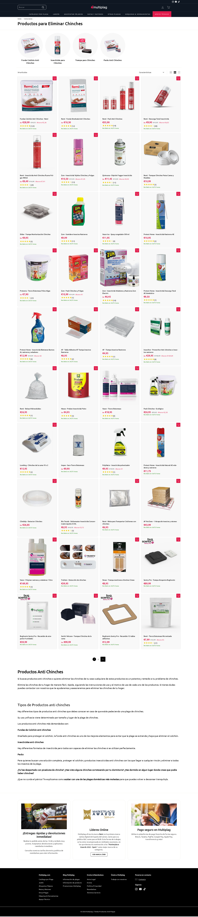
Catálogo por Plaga (38, 14)
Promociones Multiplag (72, 886)
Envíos (89, 883)
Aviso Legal (91, 879)
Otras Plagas (114, 14)
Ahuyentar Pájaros (73, 14)
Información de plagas (71, 879)
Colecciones (28, 19)
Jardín (56, 14)
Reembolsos (91, 889)
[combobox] (32, 7)
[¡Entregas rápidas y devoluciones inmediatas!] (44, 816)
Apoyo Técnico (162, 14)
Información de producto (72, 883)
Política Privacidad (94, 886)
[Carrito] (168, 7)
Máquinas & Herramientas (137, 14)
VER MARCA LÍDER (99, 854)
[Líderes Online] (99, 814)
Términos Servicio (93, 893)
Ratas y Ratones (95, 14)
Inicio (19, 19)
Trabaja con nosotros (119, 879)
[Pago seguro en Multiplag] (154, 814)
